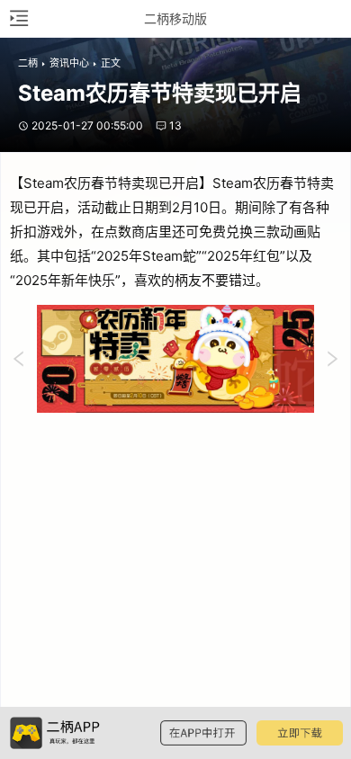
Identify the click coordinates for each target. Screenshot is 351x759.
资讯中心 (69, 63)
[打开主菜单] (18, 18)
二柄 (28, 63)
